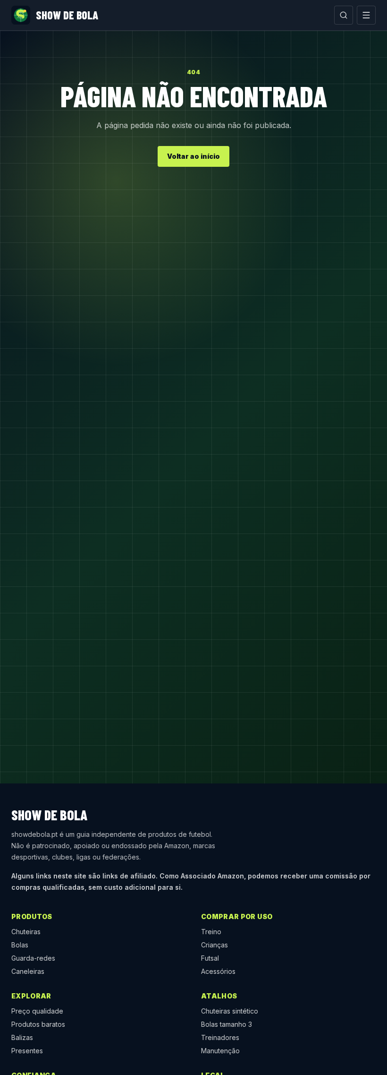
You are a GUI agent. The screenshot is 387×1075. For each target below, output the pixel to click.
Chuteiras (26, 932)
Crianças (214, 945)
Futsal (210, 958)
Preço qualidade (37, 1011)
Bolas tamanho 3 (226, 1024)
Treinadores (220, 1037)
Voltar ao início (193, 156)
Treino (211, 932)
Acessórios (218, 971)
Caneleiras (27, 971)
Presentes (27, 1051)
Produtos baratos (38, 1024)
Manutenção (220, 1051)
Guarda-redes (33, 958)
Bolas (19, 945)
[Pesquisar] (343, 15)
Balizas (22, 1037)
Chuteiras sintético (229, 1011)
